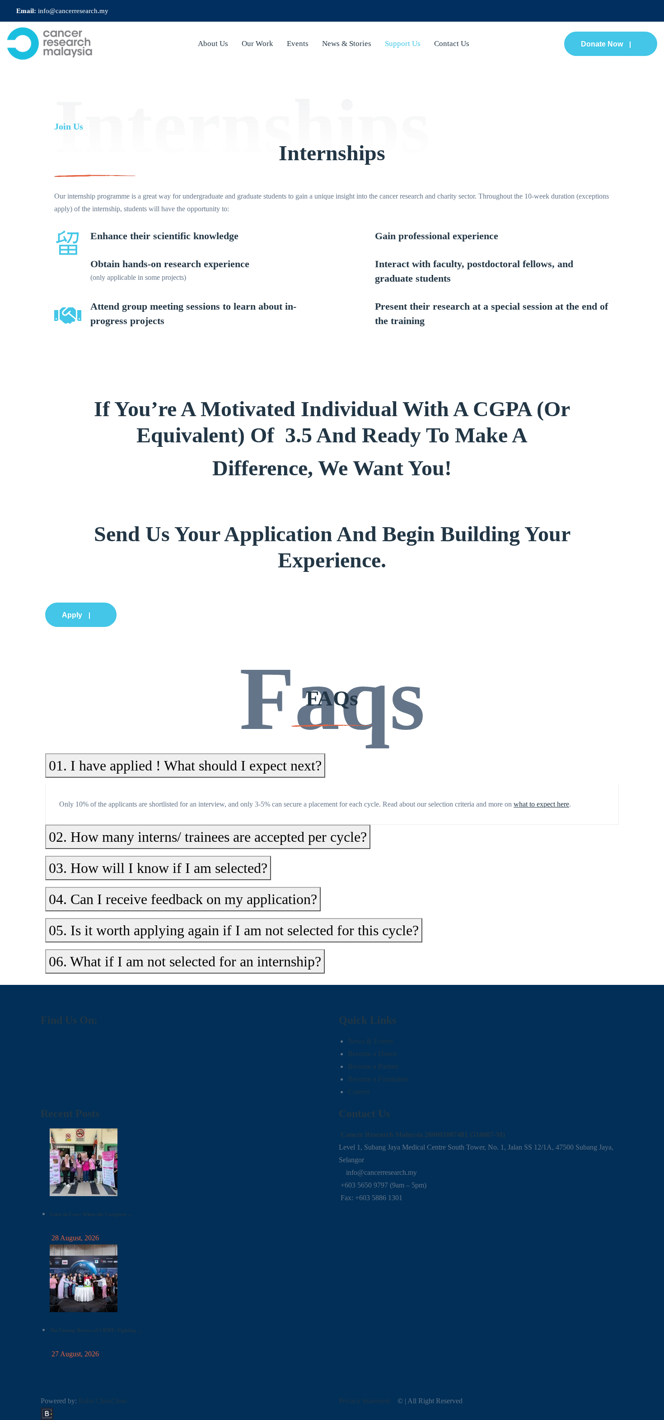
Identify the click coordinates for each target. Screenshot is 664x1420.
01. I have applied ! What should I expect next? (178, 739)
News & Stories (346, 43)
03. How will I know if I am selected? (151, 842)
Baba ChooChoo (103, 1374)
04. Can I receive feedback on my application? (176, 873)
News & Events (370, 1015)
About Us (213, 43)
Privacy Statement (364, 1374)
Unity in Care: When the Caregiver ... (91, 1188)
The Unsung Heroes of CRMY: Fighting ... (95, 1304)
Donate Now (602, 44)
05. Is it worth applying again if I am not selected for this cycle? (227, 904)
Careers (358, 1065)
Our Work (257, 43)
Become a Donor (372, 1027)
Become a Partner (373, 1040)
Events (298, 43)
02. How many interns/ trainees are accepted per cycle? (201, 811)
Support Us (403, 43)
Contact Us (451, 43)
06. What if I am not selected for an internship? (178, 935)
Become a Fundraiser (378, 1053)
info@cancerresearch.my (73, 10)
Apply (31, 589)
